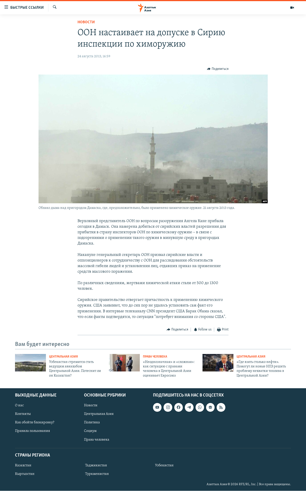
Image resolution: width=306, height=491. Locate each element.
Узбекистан (164, 465)
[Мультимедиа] (292, 7)
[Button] (217, 69)
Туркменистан (97, 474)
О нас (19, 405)
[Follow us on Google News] (210, 407)
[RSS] (221, 407)
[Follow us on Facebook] (178, 407)
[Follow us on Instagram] (168, 407)
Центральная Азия (63, 356)
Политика (92, 423)
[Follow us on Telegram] (189, 407)
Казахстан (23, 465)
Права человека (155, 356)
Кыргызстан (24, 474)
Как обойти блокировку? (34, 423)
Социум (90, 431)
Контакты (23, 414)
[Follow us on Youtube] (157, 407)
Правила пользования (32, 431)
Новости (86, 22)
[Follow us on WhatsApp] (200, 407)
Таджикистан (96, 465)
